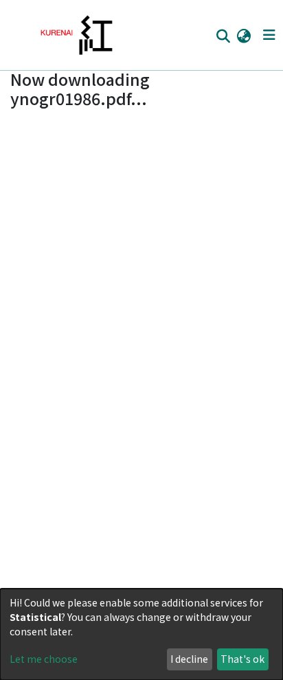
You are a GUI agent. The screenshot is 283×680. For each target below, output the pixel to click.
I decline (189, 659)
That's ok (242, 659)
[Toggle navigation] (269, 35)
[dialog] (141, 634)
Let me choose (44, 659)
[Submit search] (223, 36)
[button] (243, 35)
